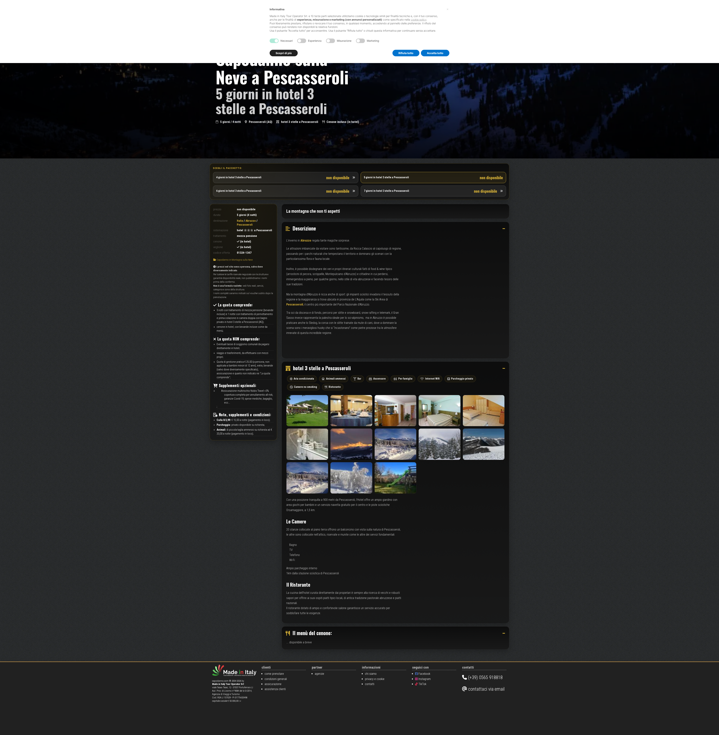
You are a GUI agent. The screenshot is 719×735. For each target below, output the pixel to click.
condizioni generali (276, 679)
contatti (369, 684)
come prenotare (274, 674)
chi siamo (371, 674)
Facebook (424, 674)
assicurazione (273, 684)
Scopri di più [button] (284, 53)
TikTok (422, 684)
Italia (240, 220)
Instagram (424, 679)
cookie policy (419, 19)
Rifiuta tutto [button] (405, 53)
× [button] (447, 9)
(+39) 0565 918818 (485, 677)
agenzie (319, 674)
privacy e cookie (374, 679)
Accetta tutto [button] (435, 53)
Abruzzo (250, 220)
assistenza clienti (275, 689)
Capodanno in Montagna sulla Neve (235, 259)
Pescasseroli (294, 304)
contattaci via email (486, 689)
